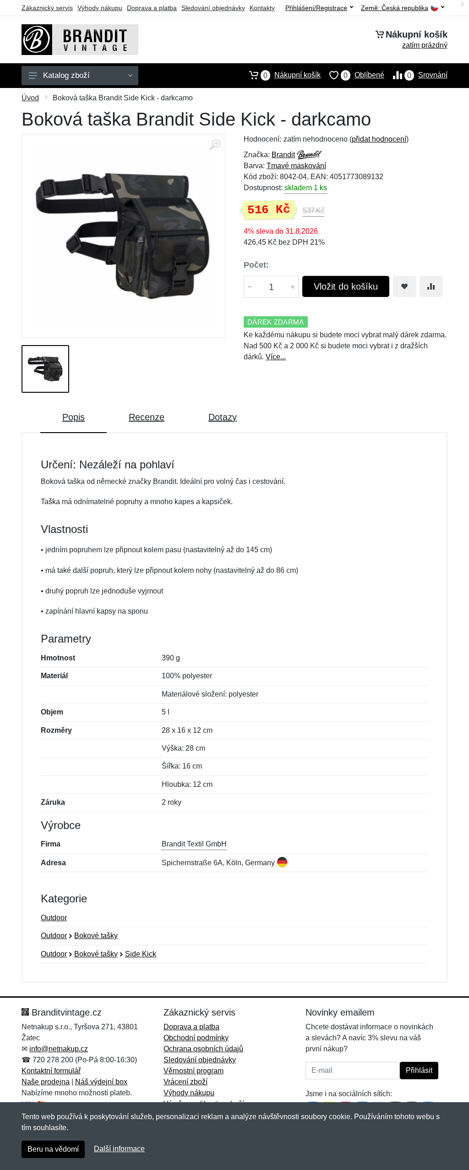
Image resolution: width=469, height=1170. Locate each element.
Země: (394, 8)
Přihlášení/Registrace (316, 8)
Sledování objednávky (213, 7)
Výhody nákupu (99, 7)
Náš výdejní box (101, 1082)
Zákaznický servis (47, 7)
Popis (73, 417)
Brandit (283, 155)
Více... (276, 357)
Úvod (30, 98)
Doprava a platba (152, 7)
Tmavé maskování (296, 166)
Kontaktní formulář (51, 1071)
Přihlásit (419, 1070)
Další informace (119, 1149)
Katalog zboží (66, 75)
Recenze (146, 417)
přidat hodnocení (379, 139)
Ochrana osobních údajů (203, 1049)
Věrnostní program (194, 1071)
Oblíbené (364, 75)
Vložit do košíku (346, 286)
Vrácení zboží (185, 1082)
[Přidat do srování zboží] (431, 286)
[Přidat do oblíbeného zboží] (404, 286)
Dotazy (222, 417)
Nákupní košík (292, 75)
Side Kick (140, 954)
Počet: (256, 264)
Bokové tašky (96, 935)
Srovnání (427, 75)
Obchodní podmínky (196, 1038)
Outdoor (54, 918)
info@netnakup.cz (58, 1049)
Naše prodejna (46, 1082)
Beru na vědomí (53, 1149)
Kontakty (262, 7)
